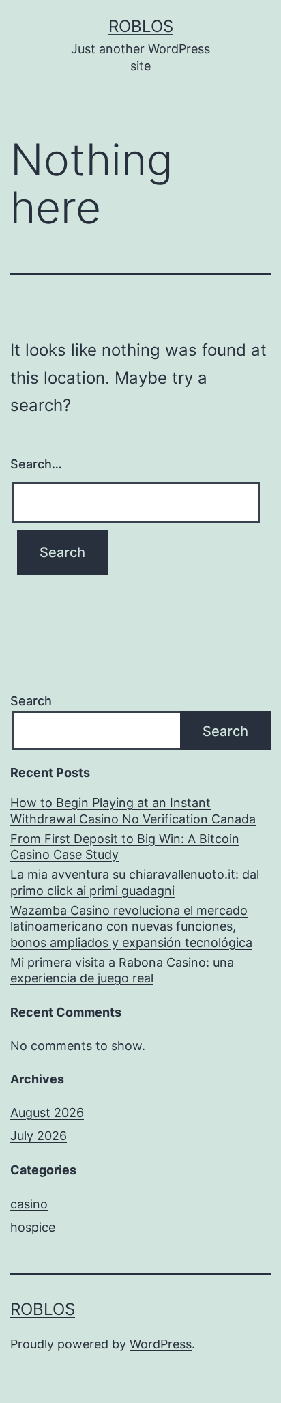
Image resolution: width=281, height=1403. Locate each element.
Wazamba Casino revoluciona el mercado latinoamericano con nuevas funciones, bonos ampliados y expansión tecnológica (131, 926)
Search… (36, 464)
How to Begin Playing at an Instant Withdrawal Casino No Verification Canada (133, 810)
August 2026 (47, 1112)
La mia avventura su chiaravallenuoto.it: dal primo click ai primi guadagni (134, 882)
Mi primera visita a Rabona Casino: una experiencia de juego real (122, 970)
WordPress (161, 1344)
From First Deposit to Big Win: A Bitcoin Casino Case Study (124, 847)
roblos (140, 26)
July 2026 (38, 1136)
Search (31, 701)
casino (29, 1204)
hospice (32, 1227)
